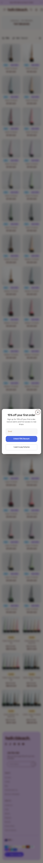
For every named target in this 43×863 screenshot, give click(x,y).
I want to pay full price (21, 447)
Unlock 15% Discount (21, 439)
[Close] (38, 412)
